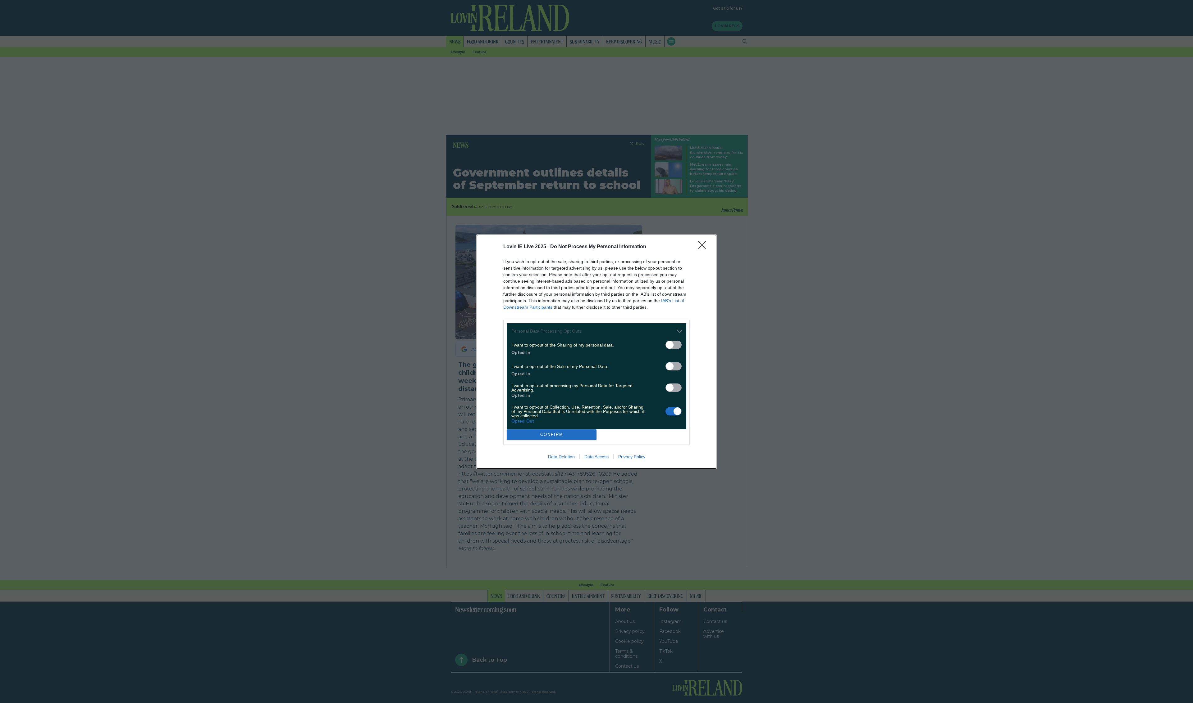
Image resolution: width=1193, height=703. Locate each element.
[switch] (673, 345)
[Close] (704, 247)
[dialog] (596, 351)
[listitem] (596, 331)
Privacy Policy (631, 456)
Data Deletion (561, 456)
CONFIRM (551, 434)
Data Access (596, 456)
